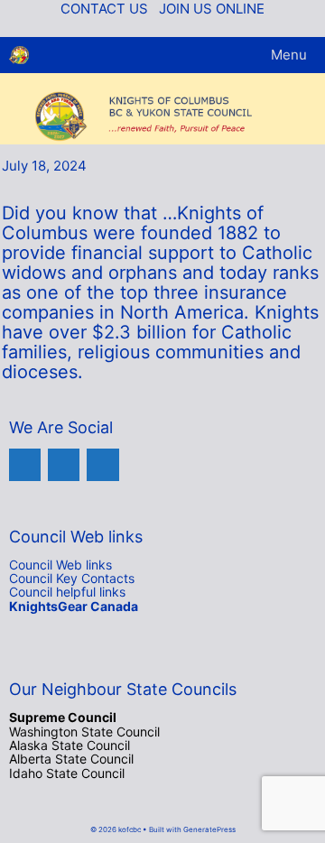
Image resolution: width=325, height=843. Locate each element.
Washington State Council (84, 731)
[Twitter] (63, 464)
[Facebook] (25, 464)
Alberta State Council (71, 758)
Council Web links (60, 564)
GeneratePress (209, 829)
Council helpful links (67, 591)
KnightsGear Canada (73, 606)
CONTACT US (104, 8)
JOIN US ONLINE (212, 8)
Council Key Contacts (72, 578)
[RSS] (102, 464)
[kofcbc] (19, 55)
